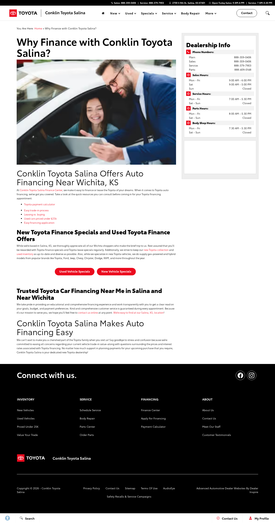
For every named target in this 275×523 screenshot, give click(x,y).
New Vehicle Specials (116, 271)
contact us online (88, 312)
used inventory (25, 254)
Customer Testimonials (216, 435)
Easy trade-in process (36, 210)
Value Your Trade (27, 435)
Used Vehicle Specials (74, 271)
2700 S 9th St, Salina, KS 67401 (188, 2)
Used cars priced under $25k (40, 218)
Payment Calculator (153, 426)
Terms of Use (149, 488)
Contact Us (209, 418)
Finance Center (150, 410)
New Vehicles (25, 410)
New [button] (114, 14)
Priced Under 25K (28, 426)
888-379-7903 (242, 65)
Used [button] (129, 14)
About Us (208, 410)
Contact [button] (246, 12)
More (209, 14)
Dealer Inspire (254, 490)
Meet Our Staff (211, 426)
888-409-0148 (242, 69)
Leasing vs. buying (34, 214)
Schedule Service (90, 410)
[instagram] (251, 375)
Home (38, 28)
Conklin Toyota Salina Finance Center (41, 190)
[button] (267, 13)
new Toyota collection (156, 249)
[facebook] (240, 375)
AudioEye (169, 488)
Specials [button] (147, 14)
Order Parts (87, 435)
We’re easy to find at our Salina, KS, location (138, 312)
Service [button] (167, 14)
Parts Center (87, 426)
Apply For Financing (153, 418)
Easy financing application (39, 222)
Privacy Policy (91, 488)
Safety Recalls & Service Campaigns (129, 496)
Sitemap (130, 488)
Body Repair (190, 13)
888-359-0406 (242, 57)
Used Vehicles (26, 418)
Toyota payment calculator (39, 204)
